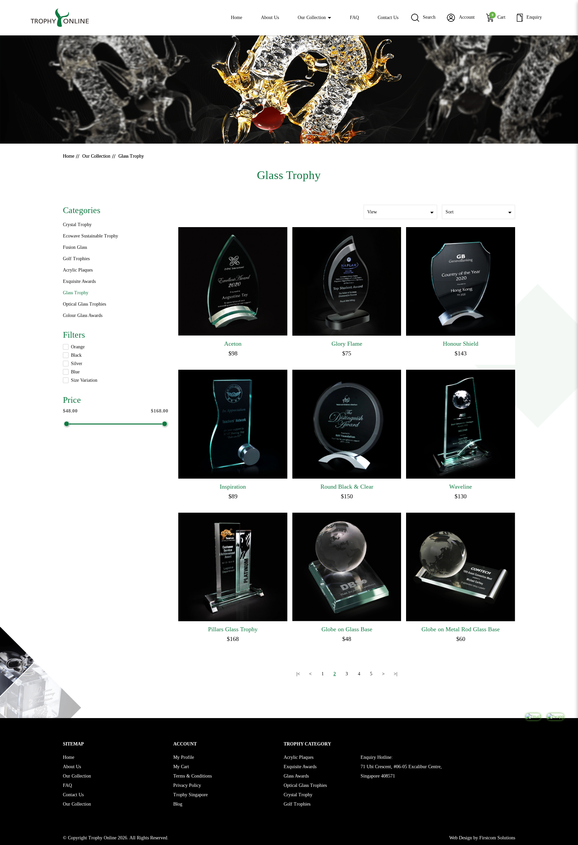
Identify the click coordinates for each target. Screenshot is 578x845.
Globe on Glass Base (346, 629)
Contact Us (73, 794)
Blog (177, 804)
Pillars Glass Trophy (233, 629)
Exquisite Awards (79, 281)
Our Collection (96, 156)
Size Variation (84, 380)
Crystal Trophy (77, 224)
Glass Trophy (131, 156)
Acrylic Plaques (78, 270)
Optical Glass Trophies (84, 304)
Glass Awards (296, 776)
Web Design (460, 837)
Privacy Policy (187, 785)
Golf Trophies (76, 258)
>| (395, 673)
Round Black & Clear (346, 486)
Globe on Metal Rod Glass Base (460, 629)
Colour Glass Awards (82, 315)
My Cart (181, 766)
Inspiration (233, 486)
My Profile (183, 757)
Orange (78, 346)
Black (76, 355)
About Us (72, 766)
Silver (76, 363)
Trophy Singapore (190, 794)
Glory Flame (346, 343)
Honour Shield (460, 343)
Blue (75, 371)
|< (298, 673)
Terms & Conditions (192, 776)
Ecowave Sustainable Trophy (90, 235)
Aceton (233, 343)
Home (68, 156)
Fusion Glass (75, 247)
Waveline (460, 486)
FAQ (67, 785)
